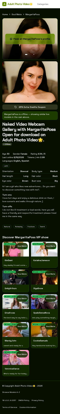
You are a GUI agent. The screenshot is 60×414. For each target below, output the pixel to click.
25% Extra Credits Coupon (34, 108)
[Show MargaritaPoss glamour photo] (34, 54)
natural (7, 226)
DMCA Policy (23, 400)
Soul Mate (17, 14)
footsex (31, 226)
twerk (42, 226)
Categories (42, 4)
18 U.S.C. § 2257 (9, 400)
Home (5, 14)
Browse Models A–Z (11, 392)
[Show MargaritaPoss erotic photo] (26, 54)
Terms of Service (9, 407)
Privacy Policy (38, 400)
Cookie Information (28, 407)
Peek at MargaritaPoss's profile (32, 39)
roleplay (19, 226)
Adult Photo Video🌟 (18, 4)
